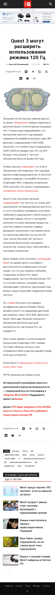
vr (19, 458)
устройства (29, 466)
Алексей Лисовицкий (18, 64)
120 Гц (25, 451)
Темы (27, 586)
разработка (9, 466)
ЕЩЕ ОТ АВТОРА (13, 479)
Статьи (19, 586)
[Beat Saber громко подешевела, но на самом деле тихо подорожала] (10, 542)
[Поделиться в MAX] (26, 72)
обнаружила (21, 122)
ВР (5, 462)
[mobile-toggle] (5, 4)
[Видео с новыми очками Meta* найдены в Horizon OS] (10, 560)
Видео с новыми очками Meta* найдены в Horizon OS (35, 560)
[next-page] (10, 571)
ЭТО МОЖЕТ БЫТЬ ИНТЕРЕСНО (21, 475)
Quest (32, 455)
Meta (24, 455)
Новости (9, 586)
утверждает (27, 166)
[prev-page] (5, 571)
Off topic (36, 586)
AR (32, 451)
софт (20, 466)
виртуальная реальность (34, 458)
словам (11, 302)
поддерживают (11, 202)
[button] (50, 4)
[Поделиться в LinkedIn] (21, 78)
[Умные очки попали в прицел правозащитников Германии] (10, 524)
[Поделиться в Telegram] (33, 72)
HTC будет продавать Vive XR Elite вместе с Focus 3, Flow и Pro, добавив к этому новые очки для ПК (27, 410)
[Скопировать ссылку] (34, 78)
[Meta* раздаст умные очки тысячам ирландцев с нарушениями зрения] (10, 505)
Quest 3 (41, 455)
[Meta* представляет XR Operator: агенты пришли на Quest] (10, 491)
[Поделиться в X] (46, 72)
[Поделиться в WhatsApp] (39, 72)
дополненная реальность (21, 462)
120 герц (15, 451)
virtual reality (9, 458)
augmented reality (11, 455)
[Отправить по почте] (27, 78)
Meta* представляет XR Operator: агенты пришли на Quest (35, 491)
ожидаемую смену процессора (20, 190)
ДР (36, 462)
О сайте (46, 586)
